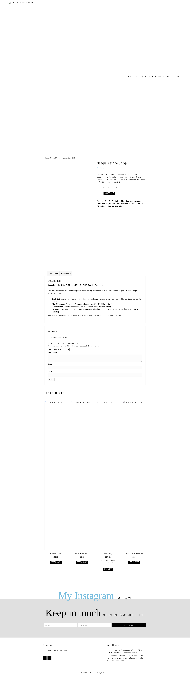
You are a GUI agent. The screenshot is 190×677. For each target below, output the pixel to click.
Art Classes (159, 76)
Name (50, 364)
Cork (99, 204)
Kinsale (112, 204)
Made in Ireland (122, 204)
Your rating (53, 349)
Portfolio (137, 76)
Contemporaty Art (133, 201)
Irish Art (105, 204)
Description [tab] (53, 273)
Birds (123, 201)
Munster (110, 206)
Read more (108, 569)
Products (148, 76)
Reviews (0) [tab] (66, 273)
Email (50, 371)
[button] (142, 76)
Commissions (170, 76)
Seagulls (118, 206)
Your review (53, 352)
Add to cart (109, 193)
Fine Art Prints (55, 158)
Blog (178, 76)
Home (130, 76)
